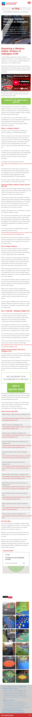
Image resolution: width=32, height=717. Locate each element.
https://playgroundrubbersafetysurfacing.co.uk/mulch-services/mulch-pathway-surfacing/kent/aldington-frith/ (16, 468)
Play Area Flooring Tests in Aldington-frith (13, 712)
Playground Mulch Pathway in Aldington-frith (15, 704)
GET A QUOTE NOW (16, 388)
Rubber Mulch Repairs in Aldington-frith (14, 705)
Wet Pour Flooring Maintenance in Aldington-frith (16, 697)
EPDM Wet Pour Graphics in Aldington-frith (15, 695)
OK (24, 563)
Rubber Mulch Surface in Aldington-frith (14, 702)
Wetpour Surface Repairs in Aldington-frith (15, 691)
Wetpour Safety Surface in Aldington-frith (15, 690)
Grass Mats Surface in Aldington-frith (12, 709)
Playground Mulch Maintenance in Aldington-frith (17, 707)
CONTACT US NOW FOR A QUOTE (16, 101)
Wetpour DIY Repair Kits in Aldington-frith (15, 693)
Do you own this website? (11, 563)
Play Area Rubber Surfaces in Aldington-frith (14, 686)
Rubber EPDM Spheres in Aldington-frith (13, 710)
